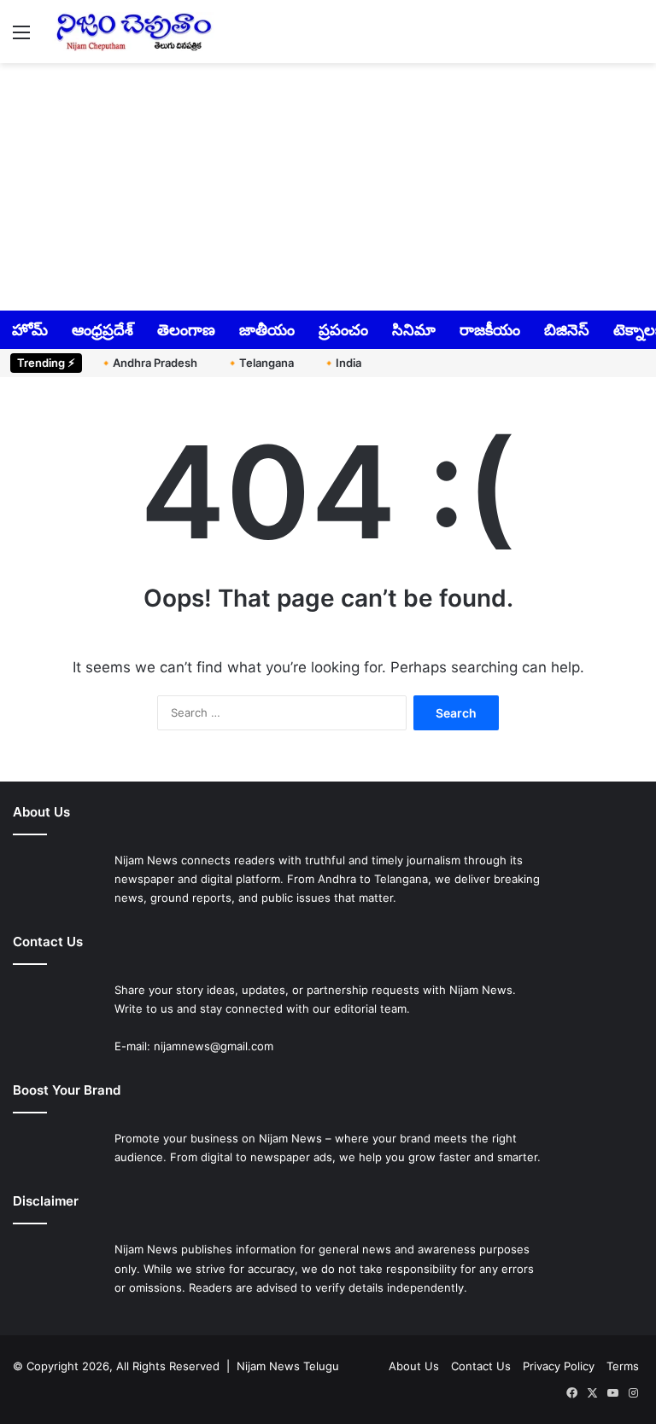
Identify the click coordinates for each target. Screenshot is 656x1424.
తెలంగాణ (186, 330)
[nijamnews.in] (133, 31)
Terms (622, 1366)
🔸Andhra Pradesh (148, 362)
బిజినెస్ (566, 330)
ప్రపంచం (343, 330)
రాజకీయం (490, 330)
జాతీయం (267, 330)
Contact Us (481, 1366)
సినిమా (414, 330)
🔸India (341, 362)
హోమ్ (30, 330)
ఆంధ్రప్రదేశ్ (102, 330)
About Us (414, 1366)
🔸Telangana (260, 362)
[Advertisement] (328, 185)
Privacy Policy (558, 1366)
